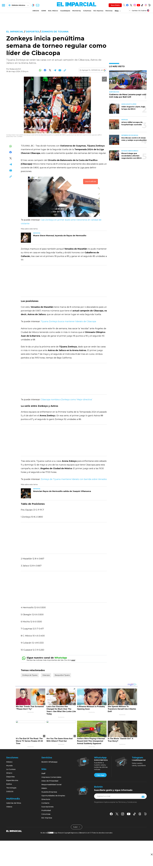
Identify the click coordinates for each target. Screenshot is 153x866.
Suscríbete (115, 5)
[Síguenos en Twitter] (131, 4)
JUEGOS (35, 11)
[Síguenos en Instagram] (135, 4)
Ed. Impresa (98, 11)
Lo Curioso (11, 769)
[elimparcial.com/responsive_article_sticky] (151, 854)
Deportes (32, 31)
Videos (9, 807)
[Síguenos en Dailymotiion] (145, 814)
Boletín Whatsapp (49, 762)
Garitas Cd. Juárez (139, 10)
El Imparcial (15, 31)
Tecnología (11, 788)
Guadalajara (65, 11)
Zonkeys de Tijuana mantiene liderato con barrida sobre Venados (74, 479)
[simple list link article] (128, 80)
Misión (44, 788)
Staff (43, 773)
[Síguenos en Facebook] (127, 4)
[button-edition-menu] (130, 10)
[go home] (14, 830)
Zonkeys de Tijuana (54, 31)
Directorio (45, 799)
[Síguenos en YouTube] (138, 4)
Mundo (9, 765)
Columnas (87, 11)
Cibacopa (46, 675)
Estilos (9, 784)
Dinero (9, 773)
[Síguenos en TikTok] (142, 4)
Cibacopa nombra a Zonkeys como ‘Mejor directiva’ (66, 399)
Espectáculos (12, 780)
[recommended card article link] (26, 238)
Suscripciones (47, 807)
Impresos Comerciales (51, 777)
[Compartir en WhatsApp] (40, 70)
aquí (73, 660)
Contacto (45, 803)
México (9, 762)
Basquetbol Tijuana (62, 675)
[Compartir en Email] (59, 70)
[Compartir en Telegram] (55, 70)
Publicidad (46, 810)
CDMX (43, 11)
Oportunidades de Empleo (53, 796)
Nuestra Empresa (49, 792)
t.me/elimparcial (138, 760)
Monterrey (76, 11)
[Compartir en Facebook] (45, 70)
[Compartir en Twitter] (50, 70)
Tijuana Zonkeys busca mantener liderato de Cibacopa (68, 321)
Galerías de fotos (13, 803)
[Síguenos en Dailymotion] (149, 4)
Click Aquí (100, 775)
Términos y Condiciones (127, 802)
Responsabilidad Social (51, 784)
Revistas (109, 11)
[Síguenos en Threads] (146, 4)
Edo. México (53, 11)
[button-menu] (3, 5)
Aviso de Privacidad (49, 781)
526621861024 (101, 760)
